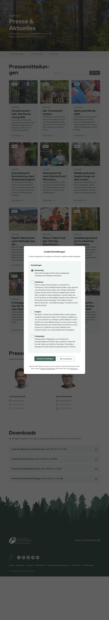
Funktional (39, 282)
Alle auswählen (66, 359)
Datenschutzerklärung (47, 368)
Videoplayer (40, 336)
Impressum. (74, 368)
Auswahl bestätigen (45, 358)
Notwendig (39, 270)
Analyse (38, 312)
